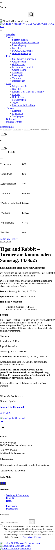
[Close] (1, 158)
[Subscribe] (32, 521)
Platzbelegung (7, 127)
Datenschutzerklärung (32, 537)
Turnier (13, 239)
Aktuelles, (5, 239)
